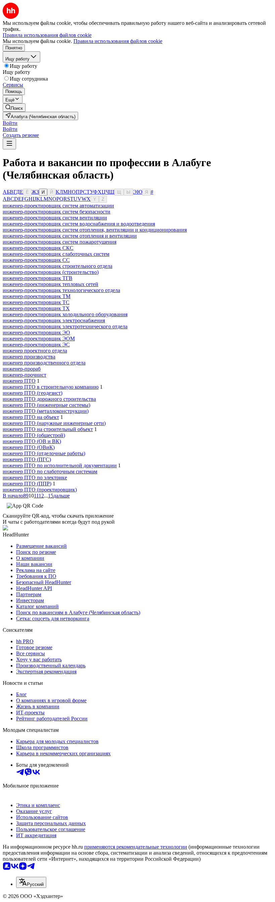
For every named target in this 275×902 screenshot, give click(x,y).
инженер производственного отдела (44, 363)
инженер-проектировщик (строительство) (51, 272)
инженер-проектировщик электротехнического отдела (65, 326)
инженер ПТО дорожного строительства (49, 399)
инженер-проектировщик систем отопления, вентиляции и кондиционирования (95, 230)
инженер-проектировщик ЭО (36, 332)
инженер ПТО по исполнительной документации (60, 465)
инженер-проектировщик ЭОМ (39, 338)
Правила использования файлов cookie (117, 41)
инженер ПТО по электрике (35, 477)
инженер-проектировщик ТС (36, 302)
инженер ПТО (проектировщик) (40, 489)
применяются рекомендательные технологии (135, 847)
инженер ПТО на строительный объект (48, 429)
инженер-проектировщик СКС (38, 248)
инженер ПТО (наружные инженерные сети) (54, 423)
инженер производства (29, 357)
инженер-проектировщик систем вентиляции (55, 218)
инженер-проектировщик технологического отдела (61, 290)
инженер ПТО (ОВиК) (29, 447)
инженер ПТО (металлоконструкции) (46, 411)
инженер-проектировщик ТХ (36, 308)
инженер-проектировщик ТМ (36, 296)
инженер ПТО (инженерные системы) (46, 405)
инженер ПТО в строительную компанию (51, 387)
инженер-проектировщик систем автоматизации (58, 205)
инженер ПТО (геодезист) (32, 393)
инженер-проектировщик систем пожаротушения (59, 242)
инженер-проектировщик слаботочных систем (56, 254)
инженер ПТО (19, 381)
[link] (14, 107)
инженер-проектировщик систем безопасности (56, 212)
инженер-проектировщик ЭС (36, 344)
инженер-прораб (22, 369)
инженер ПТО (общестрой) (34, 435)
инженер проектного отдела (35, 350)
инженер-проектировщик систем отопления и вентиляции (70, 236)
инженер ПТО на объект (31, 417)
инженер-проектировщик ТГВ (37, 278)
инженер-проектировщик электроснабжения (54, 320)
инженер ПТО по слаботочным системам (50, 471)
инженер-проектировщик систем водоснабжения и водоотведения (79, 224)
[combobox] (31, 882)
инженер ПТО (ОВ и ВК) (32, 441)
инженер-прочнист (24, 375)
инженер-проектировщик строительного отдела (57, 266)
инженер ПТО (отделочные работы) (44, 453)
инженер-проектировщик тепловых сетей (50, 284)
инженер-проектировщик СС (36, 260)
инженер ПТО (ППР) (27, 483)
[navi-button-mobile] (9, 143)
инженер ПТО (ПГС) (27, 459)
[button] (10, 123)
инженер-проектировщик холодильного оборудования (65, 314)
